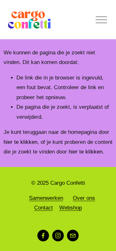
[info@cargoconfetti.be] (73, 235)
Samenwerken (46, 198)
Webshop (70, 208)
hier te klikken (20, 142)
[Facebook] (43, 235)
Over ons (84, 198)
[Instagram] (58, 235)
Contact (43, 208)
